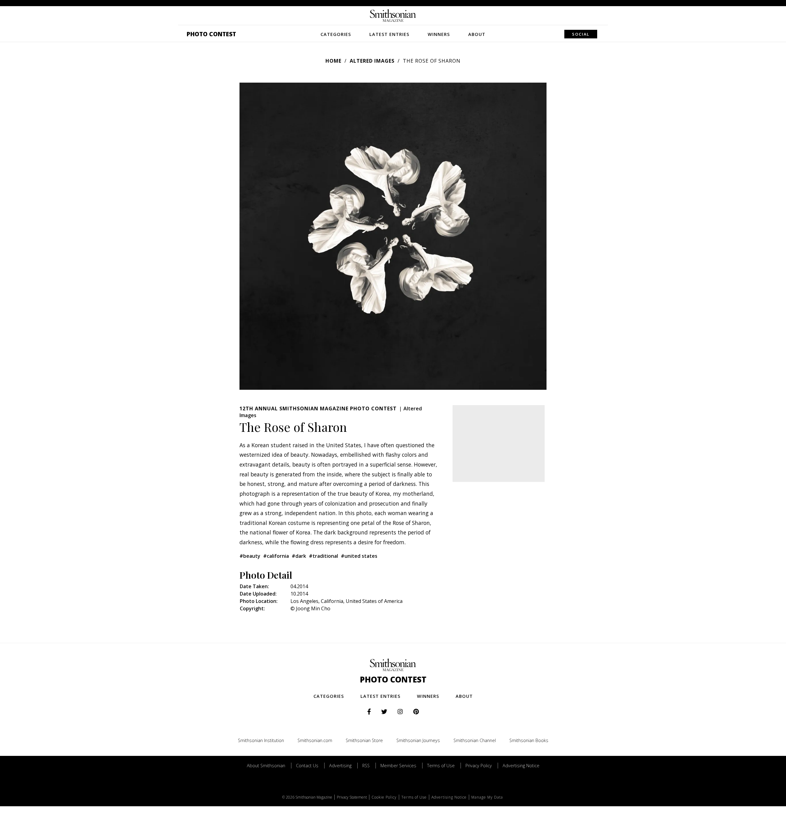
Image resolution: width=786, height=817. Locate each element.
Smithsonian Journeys (418, 740)
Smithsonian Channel (474, 740)
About (476, 34)
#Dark (299, 556)
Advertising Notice (521, 765)
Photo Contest (211, 34)
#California (276, 556)
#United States (359, 556)
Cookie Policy (384, 797)
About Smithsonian (266, 765)
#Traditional (323, 556)
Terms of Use (441, 765)
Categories (336, 34)
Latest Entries (389, 34)
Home (333, 60)
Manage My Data (487, 797)
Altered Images (372, 60)
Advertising (340, 765)
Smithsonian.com (315, 740)
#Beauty (249, 556)
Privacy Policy (478, 765)
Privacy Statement (352, 797)
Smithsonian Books (528, 740)
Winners (439, 34)
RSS (366, 765)
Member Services (398, 765)
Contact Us (307, 765)
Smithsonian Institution (261, 740)
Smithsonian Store (364, 740)
